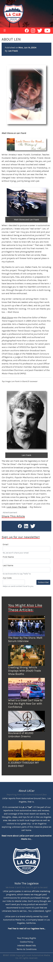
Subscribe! (43, 582)
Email (5, 544)
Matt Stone (7, 317)
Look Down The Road (17, 507)
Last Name (8, 565)
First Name (8, 557)
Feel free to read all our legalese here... (26, 928)
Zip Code (7, 578)
